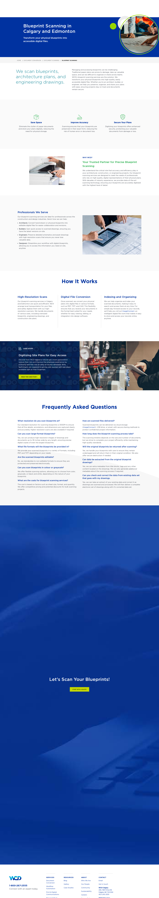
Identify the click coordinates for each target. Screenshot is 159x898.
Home (19, 60)
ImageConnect (128, 311)
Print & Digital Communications (52, 893)
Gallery (66, 884)
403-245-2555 (104, 894)
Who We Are (86, 880)
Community (85, 888)
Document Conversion (32, 60)
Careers (84, 895)
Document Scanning (51, 60)
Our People (85, 884)
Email (101, 880)
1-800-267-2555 (18, 885)
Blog (65, 880)
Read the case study (29, 377)
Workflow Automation (50, 887)
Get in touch (103, 884)
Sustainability (86, 891)
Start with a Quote (79, 689)
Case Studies (69, 888)
